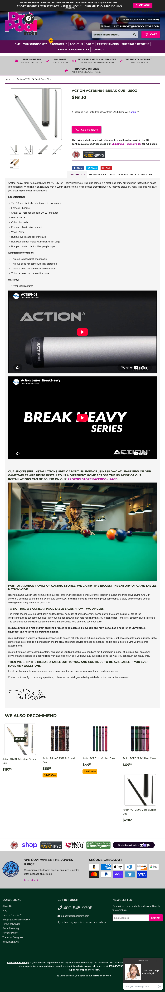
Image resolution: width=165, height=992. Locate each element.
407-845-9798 (151, 19)
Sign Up (155, 918)
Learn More (30, 880)
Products (57, 44)
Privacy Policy (10, 933)
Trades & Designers (12, 937)
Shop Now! (143, 5)
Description (77, 174)
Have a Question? (11, 915)
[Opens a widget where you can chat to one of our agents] (143, 973)
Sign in (133, 11)
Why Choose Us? (35, 44)
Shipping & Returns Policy (126, 143)
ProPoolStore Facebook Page (92, 479)
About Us (76, 44)
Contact (98, 49)
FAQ (89, 44)
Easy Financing (108, 44)
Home (16, 44)
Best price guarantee (73, 49)
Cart (153, 34)
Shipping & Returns (135, 44)
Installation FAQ (10, 941)
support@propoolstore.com (139, 26)
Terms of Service (11, 924)
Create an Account (151, 11)
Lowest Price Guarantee (135, 174)
